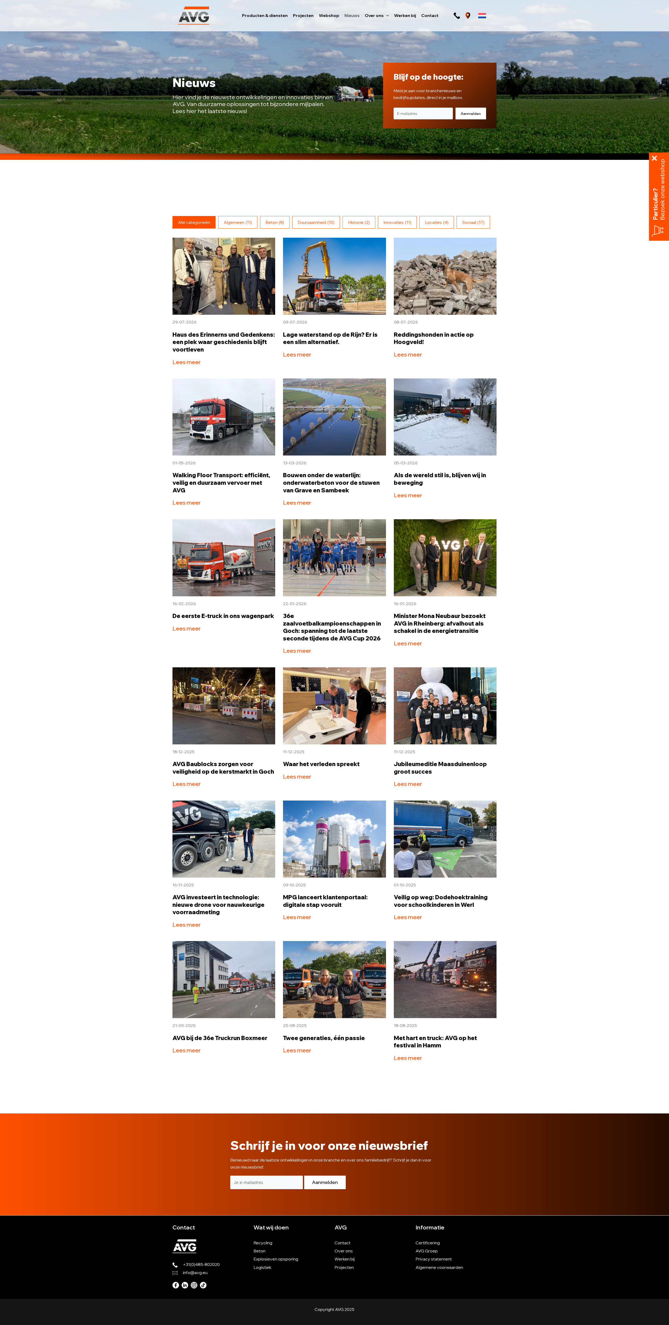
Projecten (344, 1267)
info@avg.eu (195, 1272)
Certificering (428, 1242)
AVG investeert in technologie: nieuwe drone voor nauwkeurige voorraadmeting (218, 905)
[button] (386, 15)
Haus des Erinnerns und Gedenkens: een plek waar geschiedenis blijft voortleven (223, 342)
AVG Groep (427, 1250)
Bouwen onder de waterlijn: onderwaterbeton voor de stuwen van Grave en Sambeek (331, 482)
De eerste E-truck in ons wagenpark (223, 616)
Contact (342, 1242)
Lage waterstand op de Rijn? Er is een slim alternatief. (330, 338)
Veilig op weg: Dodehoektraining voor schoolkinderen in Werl (441, 901)
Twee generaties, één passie (324, 1038)
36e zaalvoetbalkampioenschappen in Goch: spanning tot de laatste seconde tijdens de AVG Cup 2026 (332, 627)
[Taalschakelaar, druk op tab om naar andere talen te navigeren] (482, 16)
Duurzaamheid (316, 222)
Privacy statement (434, 1259)
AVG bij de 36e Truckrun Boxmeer (219, 1038)
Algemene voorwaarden (439, 1267)
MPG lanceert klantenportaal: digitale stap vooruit (325, 901)
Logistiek (262, 1267)
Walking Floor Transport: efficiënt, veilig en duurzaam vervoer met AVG (221, 482)
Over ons (343, 1250)
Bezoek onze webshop (662, 189)
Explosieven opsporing (275, 1259)
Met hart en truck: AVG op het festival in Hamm (435, 1041)
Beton (275, 222)
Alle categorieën (194, 222)
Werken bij (344, 1259)
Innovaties (397, 222)
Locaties (436, 222)
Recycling (262, 1242)
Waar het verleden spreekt (321, 764)
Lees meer (186, 362)
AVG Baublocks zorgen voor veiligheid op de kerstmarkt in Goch (223, 767)
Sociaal (473, 222)
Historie (359, 222)
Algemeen (238, 222)
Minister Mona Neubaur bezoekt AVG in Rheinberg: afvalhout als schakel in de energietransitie (440, 623)
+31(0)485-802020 (201, 1264)
